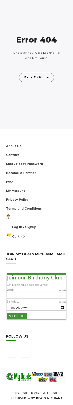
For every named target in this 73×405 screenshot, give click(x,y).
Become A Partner (21, 173)
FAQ (9, 182)
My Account (15, 191)
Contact (12, 155)
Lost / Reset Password (24, 164)
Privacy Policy (17, 199)
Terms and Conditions (24, 208)
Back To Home (36, 77)
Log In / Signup (24, 227)
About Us (13, 146)
